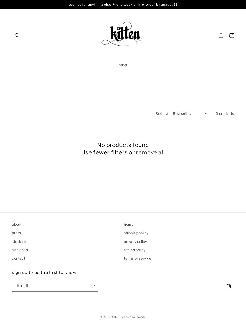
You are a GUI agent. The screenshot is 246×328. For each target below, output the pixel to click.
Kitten (115, 317)
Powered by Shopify (133, 317)
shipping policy (136, 233)
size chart (20, 250)
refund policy (135, 250)
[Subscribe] (93, 286)
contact (18, 258)
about (17, 224)
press (16, 233)
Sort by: (162, 113)
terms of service (137, 258)
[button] (17, 35)
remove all (150, 152)
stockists (19, 241)
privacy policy (135, 241)
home (128, 224)
